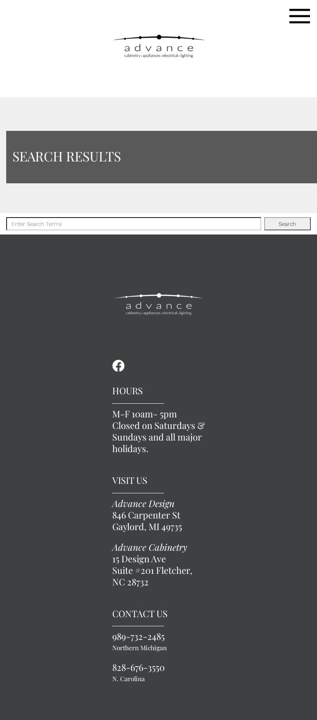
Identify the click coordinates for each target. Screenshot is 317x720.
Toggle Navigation (299, 16)
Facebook (118, 366)
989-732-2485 (139, 641)
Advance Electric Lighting (158, 46)
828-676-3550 (138, 672)
